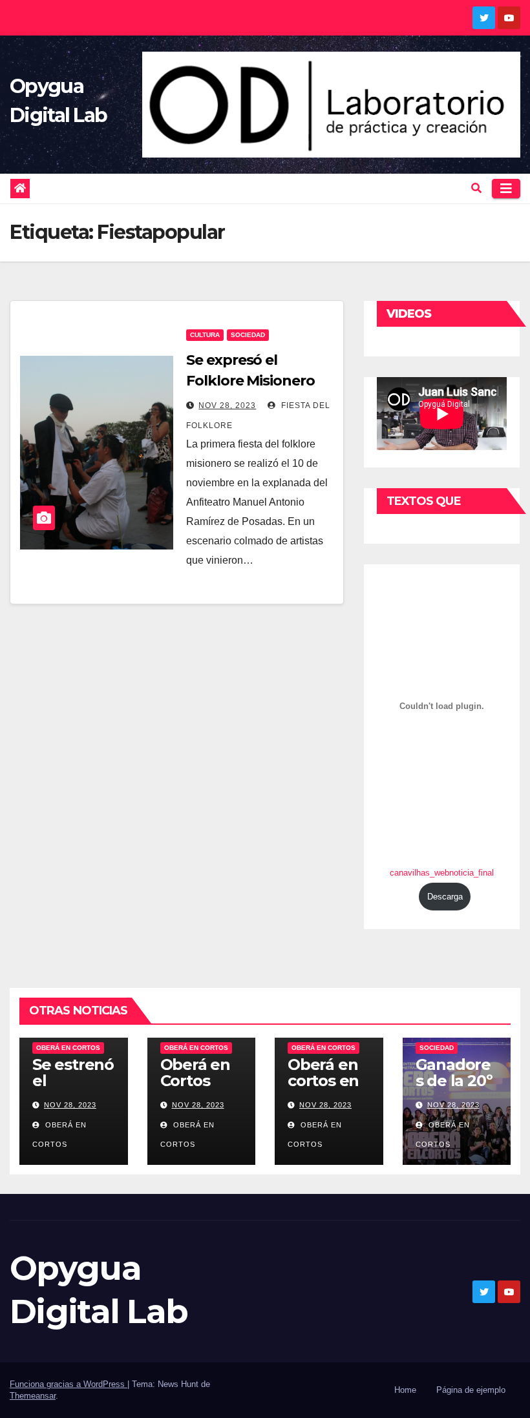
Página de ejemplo (470, 1390)
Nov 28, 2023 (227, 405)
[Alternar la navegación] (506, 188)
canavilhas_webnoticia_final (442, 873)
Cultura (205, 334)
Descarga (445, 896)
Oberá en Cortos (68, 1047)
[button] (476, 188)
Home (405, 1390)
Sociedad (248, 334)
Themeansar (33, 1396)
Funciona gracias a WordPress (68, 1384)
